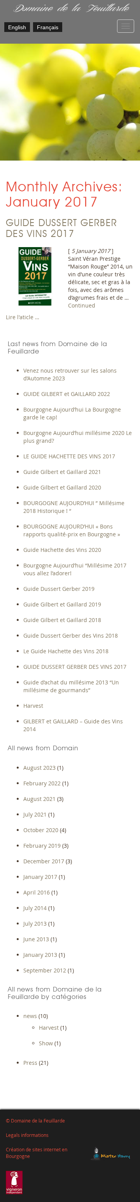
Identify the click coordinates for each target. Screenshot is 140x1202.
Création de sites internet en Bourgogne (36, 1153)
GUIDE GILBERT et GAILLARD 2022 (66, 394)
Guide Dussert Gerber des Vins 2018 (70, 635)
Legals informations (27, 1135)
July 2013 (35, 923)
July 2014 (35, 908)
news (30, 1016)
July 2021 (35, 814)
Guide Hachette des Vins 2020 (62, 549)
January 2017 (40, 876)
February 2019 (42, 845)
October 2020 (40, 830)
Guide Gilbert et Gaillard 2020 (62, 487)
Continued (81, 305)
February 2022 (42, 783)
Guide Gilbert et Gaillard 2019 (62, 604)
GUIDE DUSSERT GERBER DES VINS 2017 (74, 666)
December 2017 (43, 861)
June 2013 (36, 939)
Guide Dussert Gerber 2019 (58, 588)
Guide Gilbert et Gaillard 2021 (62, 471)
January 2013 (40, 954)
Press (30, 1062)
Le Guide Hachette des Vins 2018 (65, 651)
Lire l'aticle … (22, 317)
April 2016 (36, 892)
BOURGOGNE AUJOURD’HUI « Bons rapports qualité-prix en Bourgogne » (71, 530)
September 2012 (44, 970)
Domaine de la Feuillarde (70, 9)
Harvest (33, 705)
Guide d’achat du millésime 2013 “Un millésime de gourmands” (71, 686)
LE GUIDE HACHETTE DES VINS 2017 (69, 456)
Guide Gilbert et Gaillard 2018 (62, 620)
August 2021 (39, 799)
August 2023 (39, 767)
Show (46, 1043)
